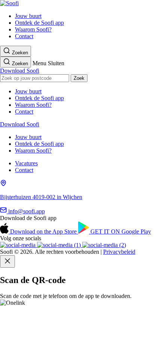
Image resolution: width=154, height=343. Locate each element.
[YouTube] (59, 245)
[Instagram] (18, 245)
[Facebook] (104, 245)
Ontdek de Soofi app (39, 22)
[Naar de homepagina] (9, 3)
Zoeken (19, 52)
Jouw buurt (28, 16)
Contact (24, 36)
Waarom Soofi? (33, 29)
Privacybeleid (119, 252)
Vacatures (26, 163)
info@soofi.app (26, 211)
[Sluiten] (7, 261)
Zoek (79, 78)
